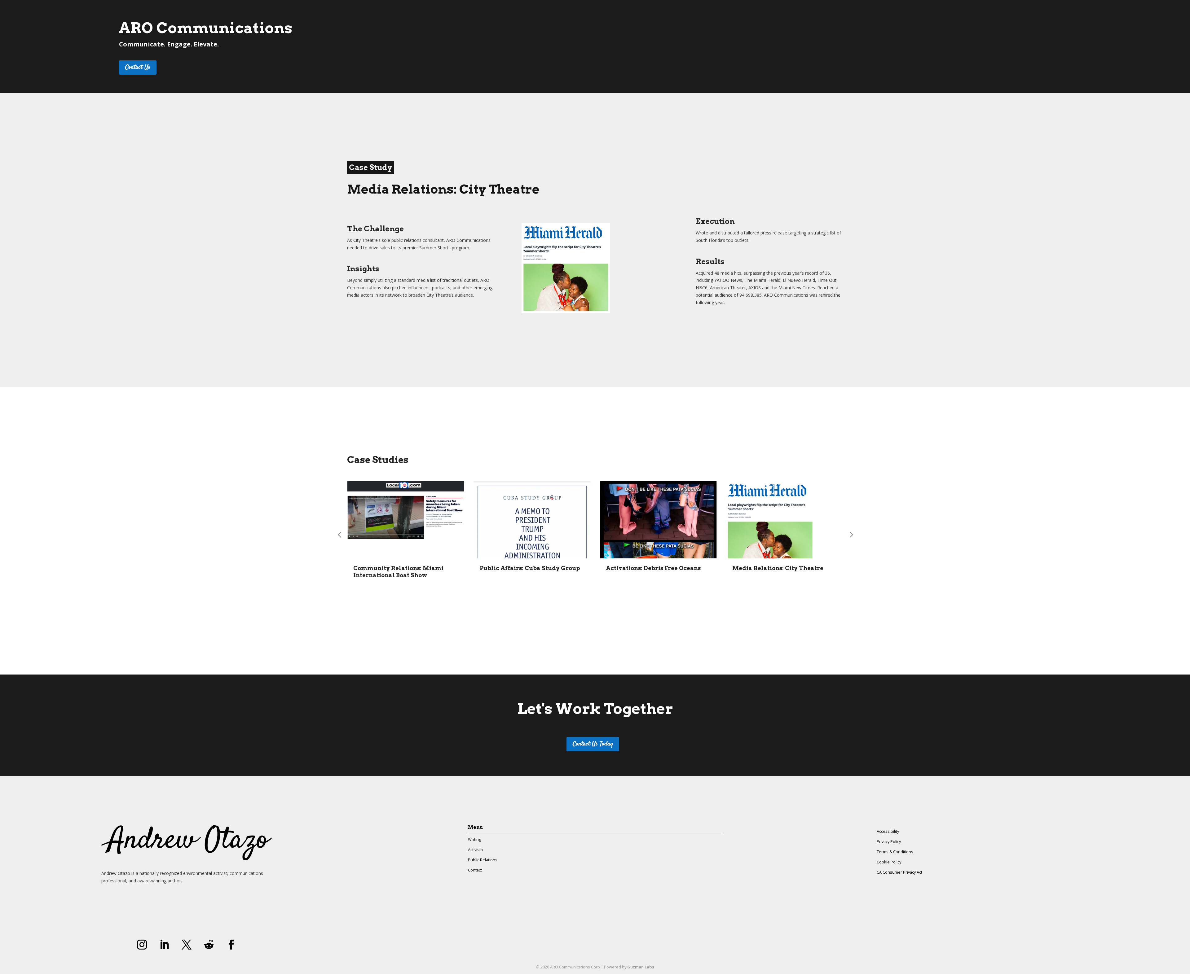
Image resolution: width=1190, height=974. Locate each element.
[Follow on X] (186, 944)
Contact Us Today (593, 744)
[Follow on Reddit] (209, 944)
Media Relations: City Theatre (777, 568)
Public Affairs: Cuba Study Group (530, 568)
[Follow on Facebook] (231, 944)
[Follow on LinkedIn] (164, 944)
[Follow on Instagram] (142, 944)
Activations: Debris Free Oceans (653, 568)
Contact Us (137, 67)
